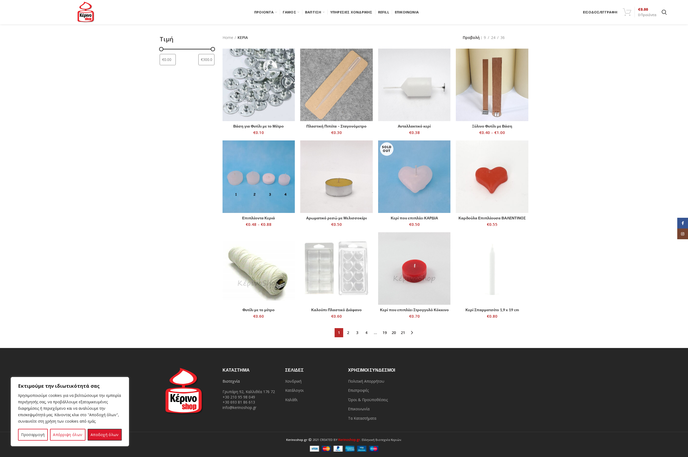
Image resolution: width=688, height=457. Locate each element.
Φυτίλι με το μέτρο (258, 309)
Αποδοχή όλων (105, 434)
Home (228, 37)
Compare (291, 57)
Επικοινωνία (359, 408)
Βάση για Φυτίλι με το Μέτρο (258, 126)
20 (394, 332)
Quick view (291, 69)
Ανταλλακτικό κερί (414, 126)
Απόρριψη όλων (67, 434)
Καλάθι (291, 399)
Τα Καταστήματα (362, 418)
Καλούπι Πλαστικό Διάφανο (336, 309)
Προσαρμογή (33, 434)
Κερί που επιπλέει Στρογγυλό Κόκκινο (414, 309)
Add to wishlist (291, 81)
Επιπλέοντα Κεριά (258, 218)
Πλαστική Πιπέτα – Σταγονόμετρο (336, 126)
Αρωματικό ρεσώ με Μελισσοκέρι (336, 218)
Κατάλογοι (294, 390)
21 (403, 332)
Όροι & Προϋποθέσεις (368, 399)
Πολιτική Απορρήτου (366, 381)
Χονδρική (293, 381)
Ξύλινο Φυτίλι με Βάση (492, 126)
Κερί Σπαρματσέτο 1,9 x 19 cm (492, 309)
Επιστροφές (358, 390)
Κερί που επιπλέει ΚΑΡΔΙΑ (414, 218)
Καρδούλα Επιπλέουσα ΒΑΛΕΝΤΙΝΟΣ (492, 218)
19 (384, 332)
